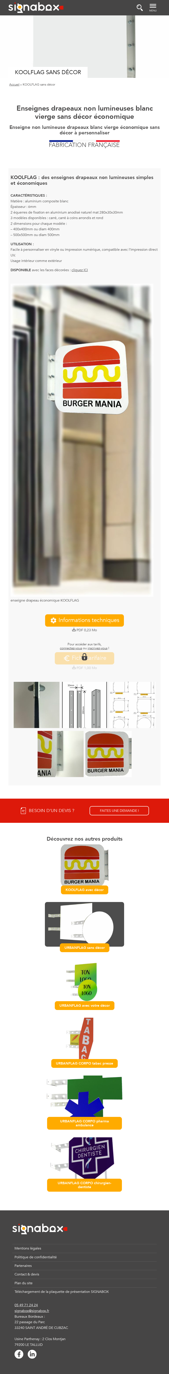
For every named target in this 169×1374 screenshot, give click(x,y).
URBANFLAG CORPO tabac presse (84, 1063)
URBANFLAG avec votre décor (84, 1006)
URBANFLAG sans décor (84, 948)
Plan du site (24, 1283)
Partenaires (23, 1265)
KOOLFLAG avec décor (85, 890)
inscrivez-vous (97, 648)
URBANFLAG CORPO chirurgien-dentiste (84, 1185)
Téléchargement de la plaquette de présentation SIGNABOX (62, 1291)
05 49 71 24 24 (26, 1305)
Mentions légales (28, 1248)
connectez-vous (71, 648)
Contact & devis (27, 1274)
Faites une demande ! (119, 810)
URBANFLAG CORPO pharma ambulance (84, 1123)
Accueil (14, 84)
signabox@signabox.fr (32, 1310)
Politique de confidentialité (36, 1257)
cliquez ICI (80, 270)
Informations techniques (89, 620)
